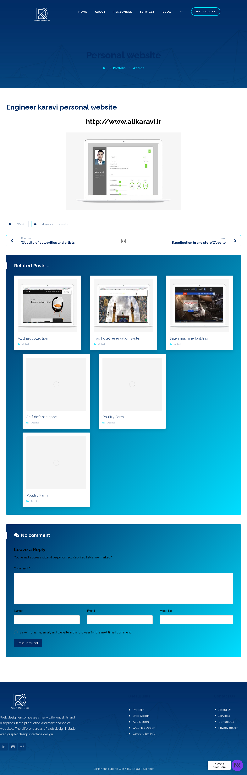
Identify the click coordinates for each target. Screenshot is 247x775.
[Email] (13, 746)
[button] (182, 13)
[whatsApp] (22, 746)
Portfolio (139, 710)
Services (224, 716)
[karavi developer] (41, 14)
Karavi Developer (143, 768)
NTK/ (128, 768)
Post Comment (28, 643)
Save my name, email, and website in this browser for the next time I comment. (75, 632)
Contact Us (226, 722)
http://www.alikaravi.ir (123, 121)
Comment (22, 568)
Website (21, 224)
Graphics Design (144, 727)
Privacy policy (228, 727)
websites (63, 224)
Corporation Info (144, 733)
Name (19, 611)
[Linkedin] (4, 746)
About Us (224, 710)
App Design (141, 722)
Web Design (141, 716)
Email (92, 611)
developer (47, 224)
